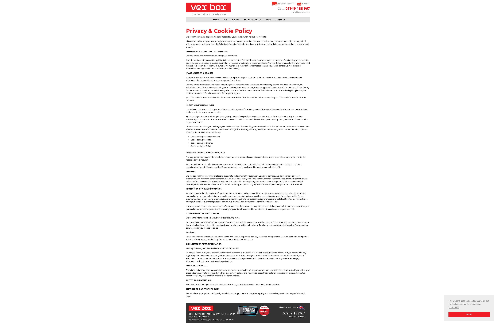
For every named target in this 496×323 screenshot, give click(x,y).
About (235, 19)
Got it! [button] (469, 314)
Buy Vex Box (200, 314)
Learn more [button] (454, 307)
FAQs (268, 19)
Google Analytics (206, 104)
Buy (225, 19)
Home (216, 19)
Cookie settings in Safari (201, 146)
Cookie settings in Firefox (201, 140)
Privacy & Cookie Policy (199, 316)
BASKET (306, 3)
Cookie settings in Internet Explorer (205, 136)
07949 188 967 (297, 8)
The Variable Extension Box (209, 14)
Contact (280, 19)
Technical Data (252, 19)
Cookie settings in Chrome (202, 143)
